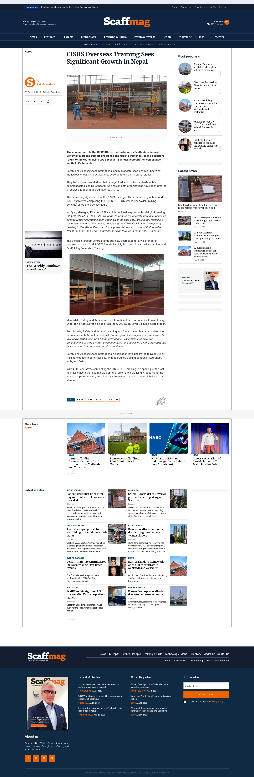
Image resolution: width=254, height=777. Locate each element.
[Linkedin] (28, 101)
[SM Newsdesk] (31, 82)
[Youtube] (52, 758)
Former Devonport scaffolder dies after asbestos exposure (205, 67)
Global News (135, 526)
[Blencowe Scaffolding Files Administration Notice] (184, 87)
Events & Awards (75, 558)
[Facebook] (34, 101)
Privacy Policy (216, 701)
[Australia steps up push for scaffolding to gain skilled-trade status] (184, 126)
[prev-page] (68, 475)
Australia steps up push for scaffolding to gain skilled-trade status (206, 126)
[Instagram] (36, 758)
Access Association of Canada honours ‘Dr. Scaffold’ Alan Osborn (207, 461)
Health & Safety (136, 588)
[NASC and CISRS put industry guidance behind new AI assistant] (168, 438)
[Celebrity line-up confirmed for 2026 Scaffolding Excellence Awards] (184, 144)
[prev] (112, 7)
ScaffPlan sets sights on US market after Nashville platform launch (86, 594)
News (28, 51)
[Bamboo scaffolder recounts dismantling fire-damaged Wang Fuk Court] (184, 236)
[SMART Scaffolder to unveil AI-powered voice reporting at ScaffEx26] (178, 498)
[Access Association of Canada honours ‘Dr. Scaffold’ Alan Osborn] (210, 438)
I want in (204, 694)
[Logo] (127, 21)
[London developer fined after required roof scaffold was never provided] (200, 189)
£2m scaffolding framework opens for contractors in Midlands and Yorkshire (205, 106)
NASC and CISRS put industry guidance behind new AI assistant (168, 461)
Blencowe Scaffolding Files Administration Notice (205, 85)
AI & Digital (134, 490)
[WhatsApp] (48, 101)
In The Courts (74, 490)
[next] (116, 7)
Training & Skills (76, 526)
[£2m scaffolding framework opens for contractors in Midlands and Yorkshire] (184, 105)
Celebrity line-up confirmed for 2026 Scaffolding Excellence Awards (206, 144)
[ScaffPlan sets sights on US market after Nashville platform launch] (117, 596)
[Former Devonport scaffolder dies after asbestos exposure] (184, 69)
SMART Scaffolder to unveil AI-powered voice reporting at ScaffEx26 (147, 497)
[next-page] (73, 475)
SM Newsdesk (46, 84)
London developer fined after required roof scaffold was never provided (199, 206)
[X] (41, 101)
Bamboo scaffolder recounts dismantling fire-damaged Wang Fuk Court (207, 235)
